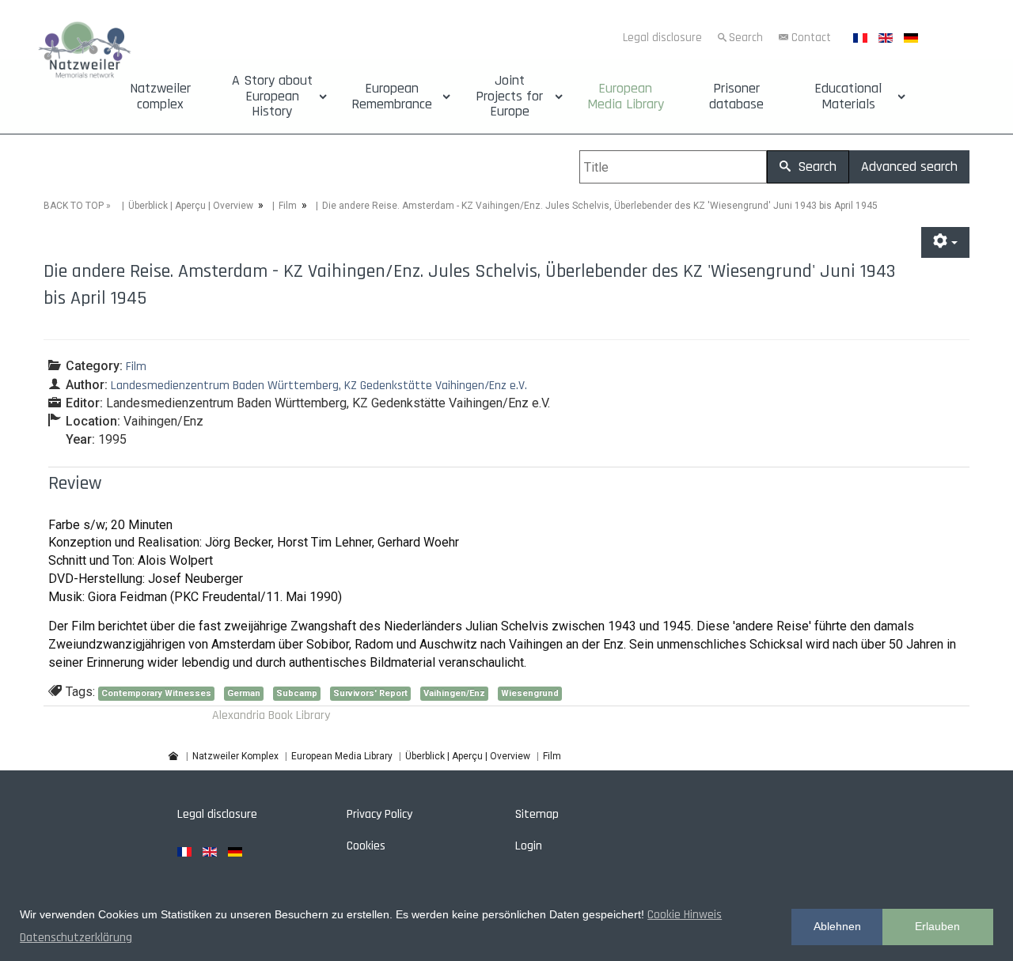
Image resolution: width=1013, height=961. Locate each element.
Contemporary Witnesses (156, 693)
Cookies (366, 846)
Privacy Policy (379, 814)
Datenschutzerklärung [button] (76, 937)
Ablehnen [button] (837, 926)
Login (528, 846)
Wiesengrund (530, 693)
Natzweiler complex (160, 96)
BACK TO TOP (74, 205)
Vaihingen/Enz (454, 693)
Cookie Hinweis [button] (684, 914)
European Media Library (625, 96)
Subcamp (296, 693)
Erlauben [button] (937, 926)
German (243, 693)
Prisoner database (736, 96)
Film (288, 205)
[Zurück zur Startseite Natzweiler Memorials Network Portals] (84, 52)
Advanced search (909, 166)
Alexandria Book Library (271, 715)
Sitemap (537, 814)
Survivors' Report (370, 693)
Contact (811, 37)
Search (746, 37)
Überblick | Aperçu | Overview (190, 205)
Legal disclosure (662, 37)
